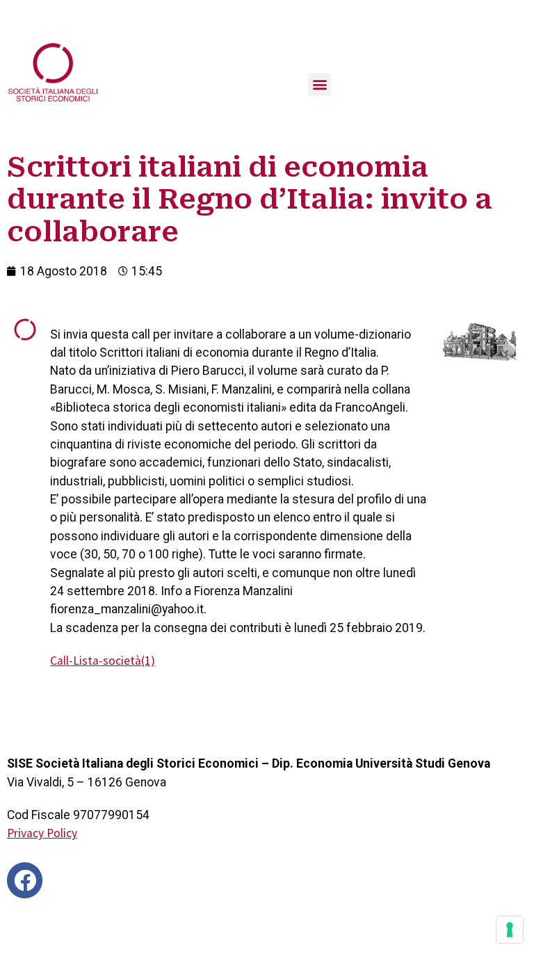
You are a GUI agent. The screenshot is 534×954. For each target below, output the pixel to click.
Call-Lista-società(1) (102, 660)
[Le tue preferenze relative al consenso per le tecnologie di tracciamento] (509, 929)
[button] (319, 84)
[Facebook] (24, 880)
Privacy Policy (42, 833)
